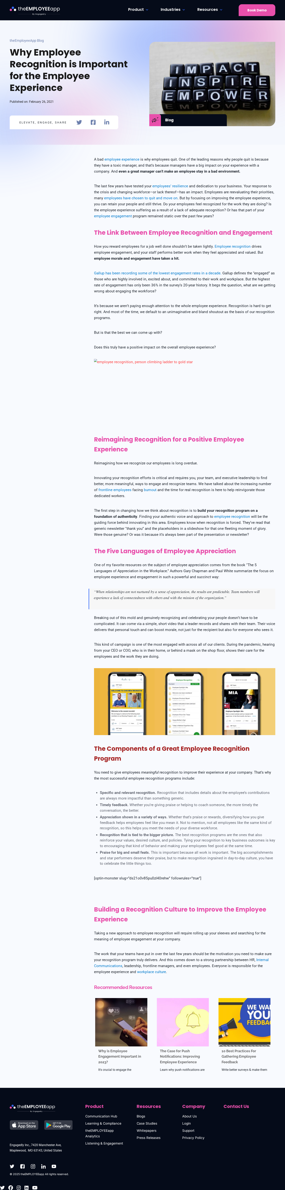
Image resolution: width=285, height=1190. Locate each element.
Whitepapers (146, 1131)
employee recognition (232, 516)
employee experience (121, 159)
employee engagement (113, 216)
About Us (189, 1116)
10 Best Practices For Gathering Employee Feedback (239, 1056)
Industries (170, 9)
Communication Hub (101, 1116)
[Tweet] (79, 122)
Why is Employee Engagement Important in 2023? (119, 1056)
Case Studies (147, 1123)
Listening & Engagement (104, 1143)
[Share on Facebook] (93, 122)
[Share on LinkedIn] (106, 122)
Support (188, 1131)
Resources (207, 9)
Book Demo (257, 10)
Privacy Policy (193, 1138)
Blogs (141, 1116)
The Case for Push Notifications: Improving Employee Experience (180, 1056)
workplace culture (151, 972)
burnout (150, 490)
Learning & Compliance (103, 1123)
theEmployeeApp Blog (27, 41)
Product (136, 9)
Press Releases (149, 1138)
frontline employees (114, 490)
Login (186, 1123)
